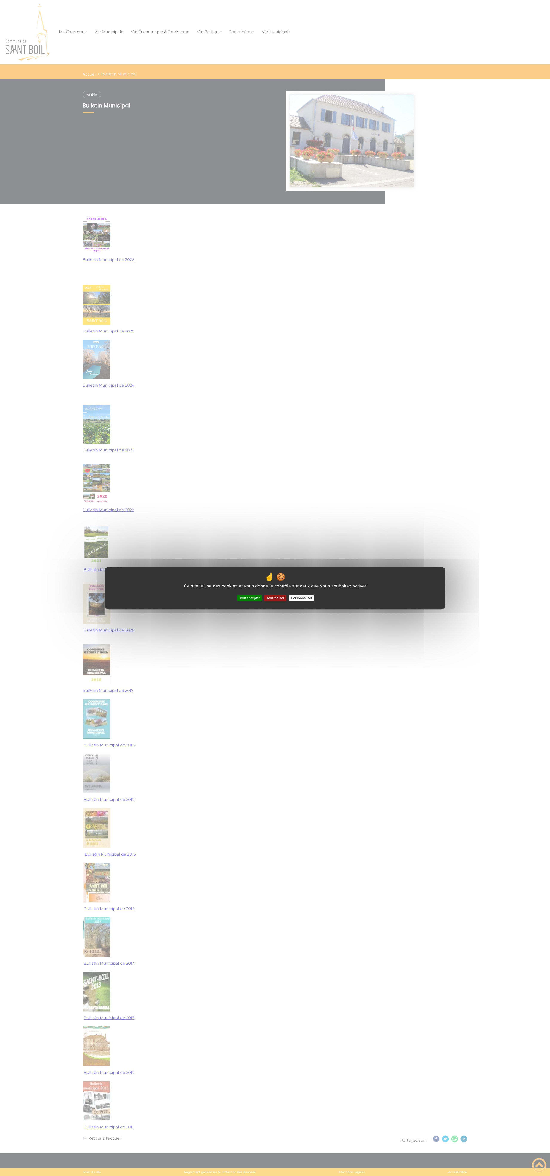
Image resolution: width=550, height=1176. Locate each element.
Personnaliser (301, 598)
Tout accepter (249, 598)
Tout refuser (275, 598)
